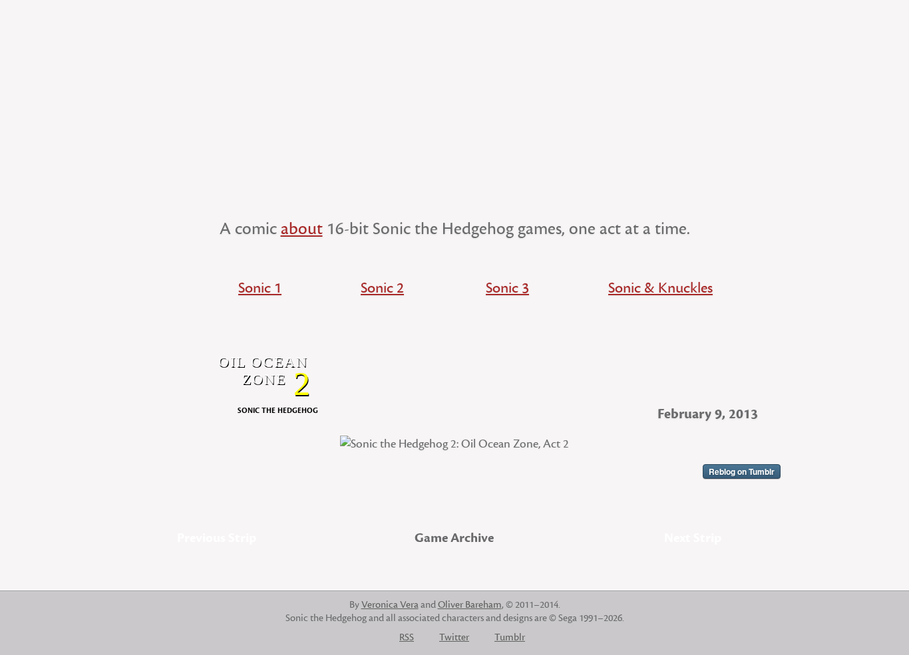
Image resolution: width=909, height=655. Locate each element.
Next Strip (692, 538)
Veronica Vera (390, 604)
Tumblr (509, 637)
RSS (406, 637)
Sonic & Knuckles (660, 288)
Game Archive (454, 538)
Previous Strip (216, 538)
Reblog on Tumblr (742, 471)
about (302, 228)
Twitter (454, 637)
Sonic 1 (259, 288)
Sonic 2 (382, 288)
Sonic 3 (507, 288)
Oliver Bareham (470, 604)
